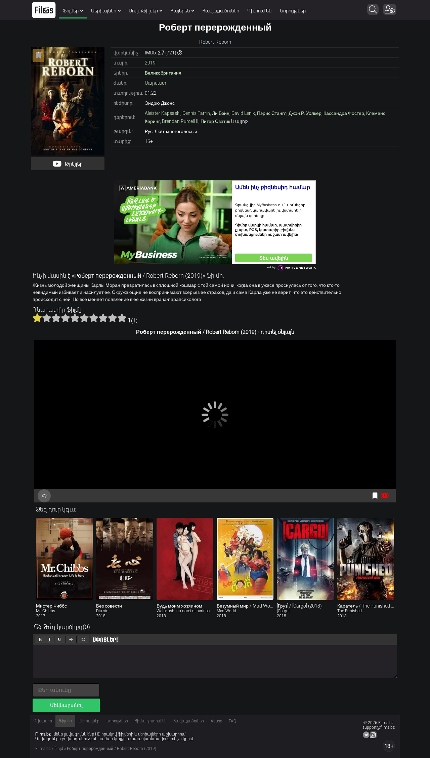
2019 (150, 62)
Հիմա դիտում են (151, 721)
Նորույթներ (293, 11)
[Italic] (49, 639)
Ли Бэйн (220, 113)
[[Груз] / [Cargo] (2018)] (305, 559)
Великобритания (163, 73)
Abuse (216, 721)
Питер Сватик (215, 121)
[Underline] (60, 639)
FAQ (232, 721)
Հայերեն (180, 11)
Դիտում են (259, 11)
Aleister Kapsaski (162, 113)
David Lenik (243, 113)
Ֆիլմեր (71, 11)
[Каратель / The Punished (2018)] (365, 559)
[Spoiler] (105, 639)
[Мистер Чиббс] (64, 559)
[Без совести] (124, 559)
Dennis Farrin (196, 113)
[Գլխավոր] (43, 10)
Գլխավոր (43, 721)
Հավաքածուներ (220, 11)
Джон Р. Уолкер (305, 113)
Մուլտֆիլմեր (143, 11)
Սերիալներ (103, 11)
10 (122, 317)
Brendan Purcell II (180, 121)
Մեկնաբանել (66, 705)
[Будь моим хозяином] (185, 559)
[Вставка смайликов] (83, 639)
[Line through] (71, 639)
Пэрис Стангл (272, 113)
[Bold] (40, 639)
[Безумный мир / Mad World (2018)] (245, 559)
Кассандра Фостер (344, 113)
